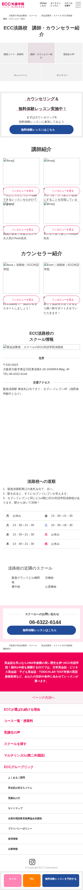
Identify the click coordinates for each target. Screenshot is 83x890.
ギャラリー (62, 75)
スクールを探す (68, 4)
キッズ (12, 878)
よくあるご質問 (16, 777)
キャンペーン (20, 75)
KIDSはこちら (43, 4)
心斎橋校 (50, 586)
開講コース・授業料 (14, 54)
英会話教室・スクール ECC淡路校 (56, 15)
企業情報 (13, 849)
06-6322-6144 (18, 374)
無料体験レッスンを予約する (61, 878)
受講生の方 (14, 798)
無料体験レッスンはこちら (41, 630)
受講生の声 (68, 54)
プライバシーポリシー (20, 828)
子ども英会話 (27, 671)
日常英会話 (60, 667)
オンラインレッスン (56, 4)
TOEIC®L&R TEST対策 (54, 671)
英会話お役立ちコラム (20, 787)
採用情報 (13, 838)
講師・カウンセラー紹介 (41, 56)
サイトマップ (15, 808)
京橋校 (49, 577)
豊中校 (16, 586)
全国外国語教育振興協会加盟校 (25, 818)
